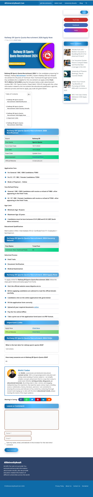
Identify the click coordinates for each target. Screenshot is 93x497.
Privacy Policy (59, 486)
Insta (76, 30)
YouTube (76, 20)
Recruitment (21, 76)
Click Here (36, 328)
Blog (81, 3)
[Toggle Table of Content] (28, 94)
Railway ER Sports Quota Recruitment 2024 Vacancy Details (18, 107)
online (36, 307)
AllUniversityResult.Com (14, 3)
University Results (71, 3)
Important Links (13, 118)
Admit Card (58, 3)
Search (84, 12)
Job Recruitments (46, 3)
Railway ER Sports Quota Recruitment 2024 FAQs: (15, 124)
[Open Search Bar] (86, 3)
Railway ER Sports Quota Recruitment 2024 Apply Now (16, 114)
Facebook (76, 25)
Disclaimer (85, 486)
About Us (68, 486)
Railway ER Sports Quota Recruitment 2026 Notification (17, 101)
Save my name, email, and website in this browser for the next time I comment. (29, 444)
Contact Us (76, 486)
